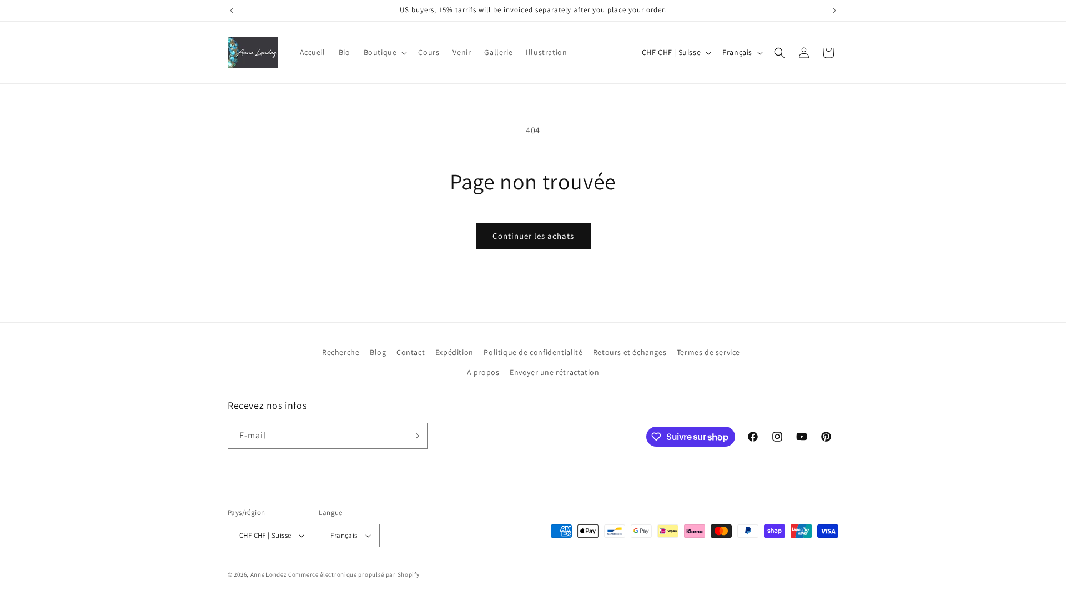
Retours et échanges (629, 352)
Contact (410, 352)
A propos (483, 372)
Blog (378, 352)
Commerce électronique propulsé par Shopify (353, 574)
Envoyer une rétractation (554, 372)
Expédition (454, 352)
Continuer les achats (533, 236)
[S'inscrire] (415, 436)
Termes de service (708, 352)
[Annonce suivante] (834, 10)
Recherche (340, 352)
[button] (384, 52)
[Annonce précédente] (231, 10)
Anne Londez (268, 574)
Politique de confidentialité (533, 352)
